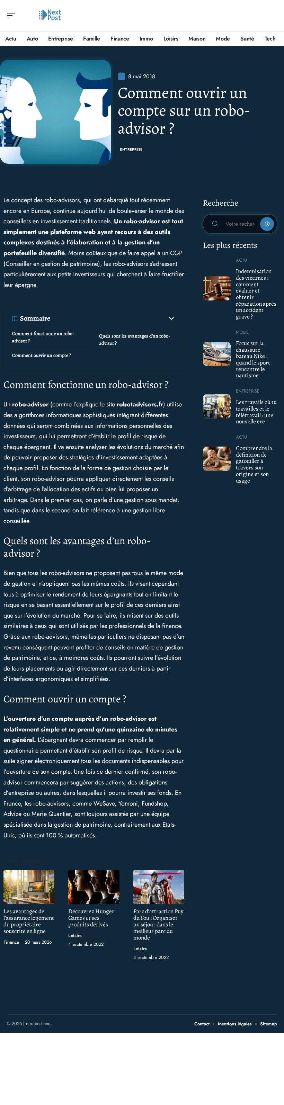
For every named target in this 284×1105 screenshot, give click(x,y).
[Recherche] (272, 15)
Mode (242, 332)
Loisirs (75, 935)
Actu (241, 260)
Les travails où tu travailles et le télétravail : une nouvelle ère (256, 411)
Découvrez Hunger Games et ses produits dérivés (91, 917)
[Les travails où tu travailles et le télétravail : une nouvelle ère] (217, 406)
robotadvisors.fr (140, 404)
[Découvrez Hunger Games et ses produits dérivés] (93, 887)
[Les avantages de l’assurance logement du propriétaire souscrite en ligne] (28, 887)
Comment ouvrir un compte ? (41, 355)
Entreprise (131, 149)
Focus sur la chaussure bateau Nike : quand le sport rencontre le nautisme (253, 359)
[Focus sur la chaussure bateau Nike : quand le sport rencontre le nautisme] (217, 354)
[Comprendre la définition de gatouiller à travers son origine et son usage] (217, 459)
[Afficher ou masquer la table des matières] (113, 318)
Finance (11, 942)
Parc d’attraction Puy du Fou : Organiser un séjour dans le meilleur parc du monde (158, 924)
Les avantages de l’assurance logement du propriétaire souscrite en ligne (28, 921)
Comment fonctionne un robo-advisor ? (43, 337)
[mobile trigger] (13, 15)
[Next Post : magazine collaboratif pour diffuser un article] (50, 15)
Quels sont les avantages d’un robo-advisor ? (134, 340)
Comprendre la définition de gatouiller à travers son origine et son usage (254, 464)
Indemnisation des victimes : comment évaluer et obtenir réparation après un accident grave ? (256, 294)
